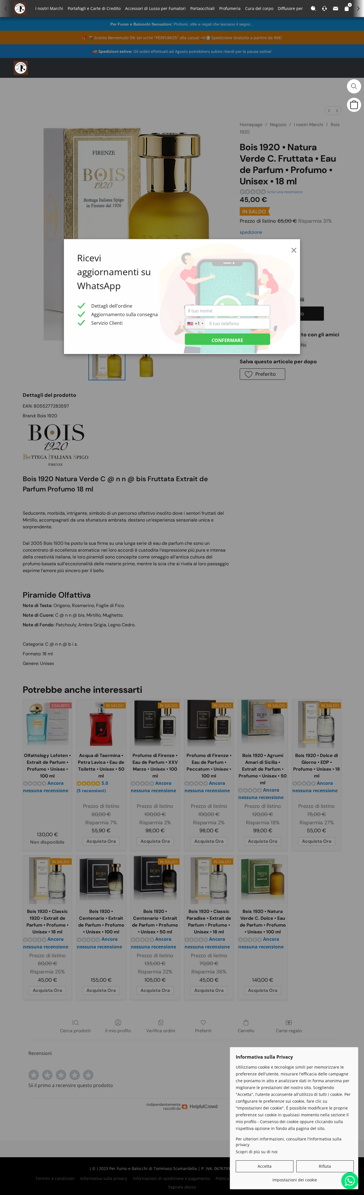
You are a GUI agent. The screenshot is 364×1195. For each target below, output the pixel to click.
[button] (21, 68)
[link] (295, 1177)
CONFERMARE (227, 340)
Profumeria (230, 8)
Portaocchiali (202, 8)
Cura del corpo (259, 8)
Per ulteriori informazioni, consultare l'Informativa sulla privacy (289, 1141)
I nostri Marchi (49, 8)
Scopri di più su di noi (257, 1151)
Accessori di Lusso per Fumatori (155, 8)
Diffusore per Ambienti (299, 8)
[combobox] (195, 323)
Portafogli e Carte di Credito (94, 8)
